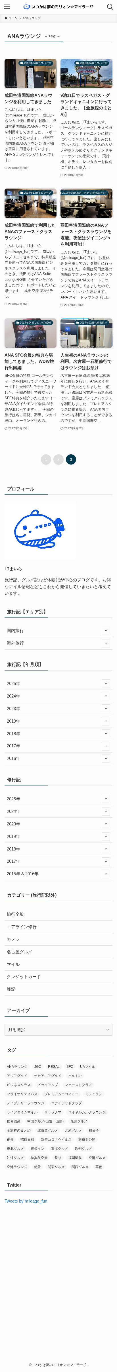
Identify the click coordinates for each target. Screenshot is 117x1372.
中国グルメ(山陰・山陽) (45, 1121)
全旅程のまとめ (19, 1130)
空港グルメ (97, 1158)
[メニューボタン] (7, 7)
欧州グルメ (83, 1149)
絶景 (37, 1167)
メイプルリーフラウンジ (25, 1103)
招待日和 (27, 1140)
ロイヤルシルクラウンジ (87, 1112)
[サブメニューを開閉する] (106, 631)
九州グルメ (78, 1121)
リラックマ (52, 1112)
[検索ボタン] (110, 7)
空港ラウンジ (17, 1167)
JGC (37, 1067)
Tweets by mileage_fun (26, 1201)
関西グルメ (80, 1167)
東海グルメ (59, 1149)
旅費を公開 (86, 1140)
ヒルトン (75, 1076)
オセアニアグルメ (47, 1076)
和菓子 (94, 1130)
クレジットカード (24, 976)
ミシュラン (93, 1094)
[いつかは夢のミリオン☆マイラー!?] (58, 7)
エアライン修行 (22, 927)
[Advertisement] (58, 1271)
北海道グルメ (47, 1130)
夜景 (10, 1140)
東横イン (37, 1149)
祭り (58, 1158)
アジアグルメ (17, 1076)
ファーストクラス (78, 1085)
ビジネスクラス (19, 1085)
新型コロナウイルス (56, 1140)
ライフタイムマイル (22, 1112)
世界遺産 (13, 1121)
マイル (13, 964)
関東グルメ (56, 1167)
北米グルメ (73, 1130)
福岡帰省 (75, 1158)
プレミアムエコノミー (61, 1094)
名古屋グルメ (19, 952)
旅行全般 (15, 914)
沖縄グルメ (15, 1158)
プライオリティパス (22, 1094)
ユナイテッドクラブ (66, 1103)
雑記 (11, 989)
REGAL (54, 1067)
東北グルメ (15, 1149)
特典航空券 (39, 1158)
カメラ (13, 939)
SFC (69, 1067)
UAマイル (87, 1067)
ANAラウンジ (17, 1067)
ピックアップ (47, 1085)
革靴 (98, 1167)
